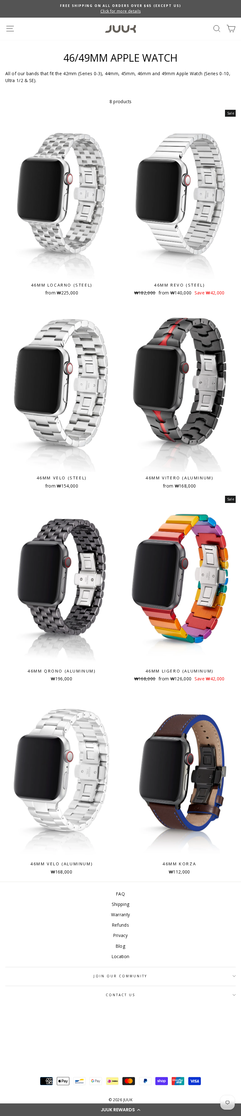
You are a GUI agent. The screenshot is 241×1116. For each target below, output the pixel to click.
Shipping (121, 904)
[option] (120, 8)
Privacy (120, 935)
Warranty (120, 915)
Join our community (120, 976)
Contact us (121, 995)
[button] (120, 1109)
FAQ (120, 894)
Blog (120, 946)
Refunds (120, 925)
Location (121, 956)
